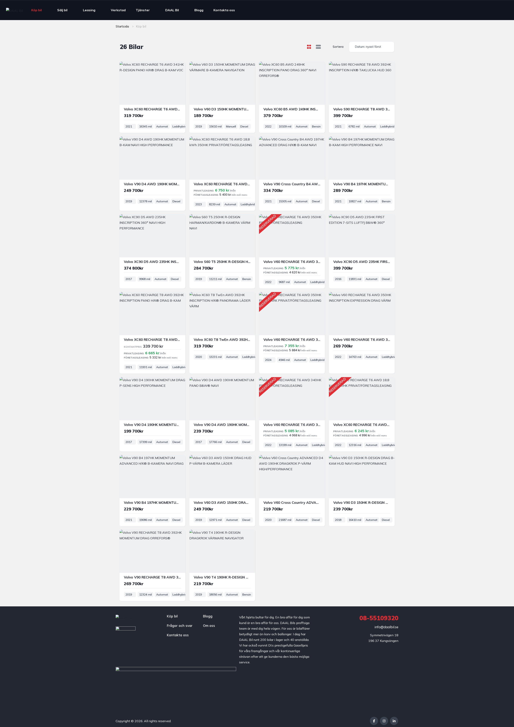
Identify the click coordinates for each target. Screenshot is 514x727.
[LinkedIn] (394, 721)
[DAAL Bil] (14, 10)
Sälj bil (62, 10)
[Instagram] (384, 721)
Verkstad (118, 10)
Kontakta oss (224, 10)
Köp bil (36, 10)
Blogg (198, 10)
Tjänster (143, 10)
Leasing (89, 10)
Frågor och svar (180, 625)
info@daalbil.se (386, 627)
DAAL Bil (172, 10)
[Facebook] (374, 721)
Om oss (209, 625)
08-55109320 (378, 618)
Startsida (122, 26)
